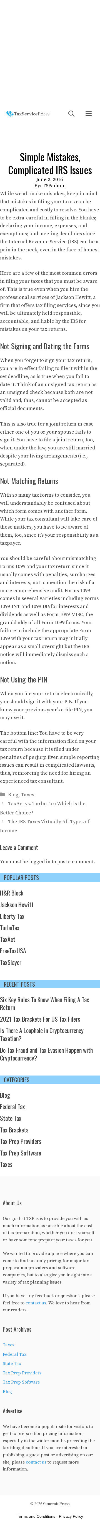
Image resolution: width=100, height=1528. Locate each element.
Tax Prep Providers (20, 1141)
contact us (36, 1303)
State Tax (10, 1118)
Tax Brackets (14, 1129)
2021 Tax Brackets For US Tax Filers (40, 1018)
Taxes (27, 795)
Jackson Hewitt (73, 297)
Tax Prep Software (20, 1152)
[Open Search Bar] (71, 114)
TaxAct (7, 939)
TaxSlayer (10, 962)
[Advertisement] (50, 53)
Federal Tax (12, 1106)
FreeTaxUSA (13, 950)
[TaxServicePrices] (28, 114)
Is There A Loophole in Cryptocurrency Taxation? (42, 1034)
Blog (13, 795)
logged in (40, 862)
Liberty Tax (12, 916)
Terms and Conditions (36, 1516)
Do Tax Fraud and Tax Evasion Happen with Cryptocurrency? (46, 1054)
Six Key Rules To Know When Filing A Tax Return (44, 1003)
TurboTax (9, 927)
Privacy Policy (71, 1516)
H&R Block (11, 892)
